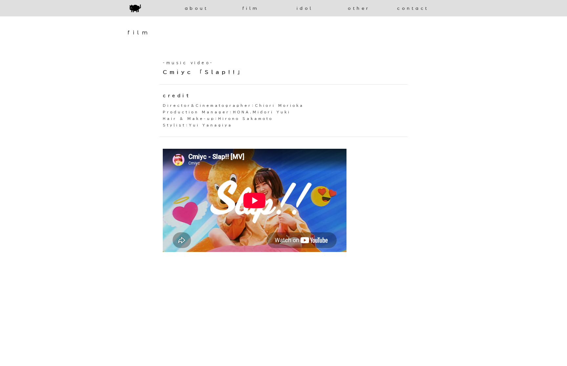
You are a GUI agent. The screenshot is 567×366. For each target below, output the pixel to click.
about (197, 8)
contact (413, 8)
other (359, 8)
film (250, 8)
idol (305, 8)
